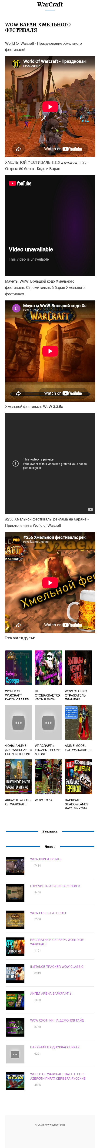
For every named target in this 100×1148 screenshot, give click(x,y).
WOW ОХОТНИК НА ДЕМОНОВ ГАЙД (57, 1020)
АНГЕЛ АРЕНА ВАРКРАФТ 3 (50, 993)
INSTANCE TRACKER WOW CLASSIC (56, 966)
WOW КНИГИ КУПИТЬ (46, 859)
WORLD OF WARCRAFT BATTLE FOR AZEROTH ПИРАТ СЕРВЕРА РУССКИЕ (58, 1076)
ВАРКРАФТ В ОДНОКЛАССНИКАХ (55, 1047)
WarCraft (50, 4)
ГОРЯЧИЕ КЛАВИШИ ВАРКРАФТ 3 (55, 886)
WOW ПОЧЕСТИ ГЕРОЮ (48, 913)
